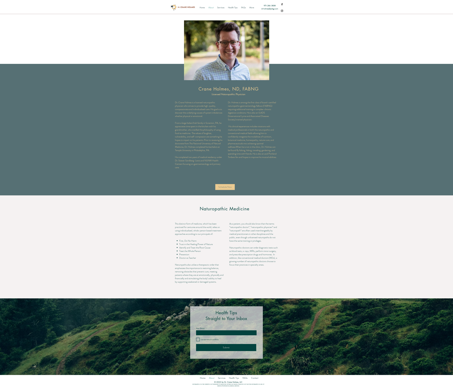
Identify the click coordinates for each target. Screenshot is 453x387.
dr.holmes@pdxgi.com (269, 8)
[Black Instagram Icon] (282, 10)
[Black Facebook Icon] (282, 4)
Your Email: (200, 328)
